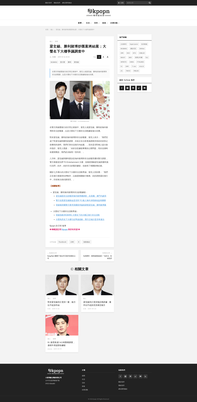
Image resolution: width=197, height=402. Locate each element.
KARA (132, 62)
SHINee (142, 48)
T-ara (134, 66)
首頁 (46, 29)
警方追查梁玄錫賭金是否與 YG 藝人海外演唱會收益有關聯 (81, 200)
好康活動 (114, 23)
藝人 (52, 29)
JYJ (121, 71)
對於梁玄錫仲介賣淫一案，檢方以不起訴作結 (62, 303)
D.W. (54, 57)
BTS (134, 53)
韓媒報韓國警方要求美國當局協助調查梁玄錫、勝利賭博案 (81, 205)
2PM (122, 53)
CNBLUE (142, 53)
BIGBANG (54, 62)
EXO (128, 53)
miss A (141, 66)
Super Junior (134, 44)
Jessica (50, 349)
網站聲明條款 (67, 3)
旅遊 (104, 23)
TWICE (128, 71)
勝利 (69, 62)
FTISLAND (140, 62)
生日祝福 (144, 44)
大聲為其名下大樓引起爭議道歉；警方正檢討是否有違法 (80, 219)
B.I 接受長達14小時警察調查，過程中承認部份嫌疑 (61, 344)
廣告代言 (133, 48)
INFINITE (123, 62)
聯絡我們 (57, 3)
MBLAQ (136, 71)
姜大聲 (62, 62)
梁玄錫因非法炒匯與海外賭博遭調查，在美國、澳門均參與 (81, 196)
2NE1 (130, 57)
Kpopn (65, 229)
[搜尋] (149, 2)
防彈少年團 (138, 57)
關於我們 (48, 3)
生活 (88, 23)
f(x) (147, 57)
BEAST (123, 57)
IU (121, 66)
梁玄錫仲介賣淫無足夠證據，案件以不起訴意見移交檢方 (97, 303)
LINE (72, 242)
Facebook (62, 242)
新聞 (80, 23)
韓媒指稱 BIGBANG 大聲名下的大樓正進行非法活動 (78, 215)
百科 (96, 23)
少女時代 (123, 44)
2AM (127, 66)
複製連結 (87, 242)
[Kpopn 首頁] (98, 13)
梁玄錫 (76, 62)
